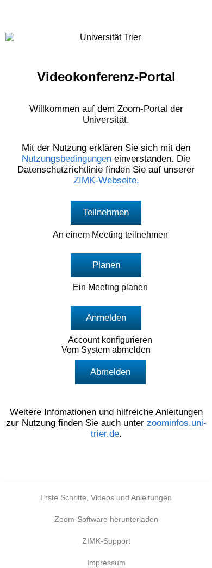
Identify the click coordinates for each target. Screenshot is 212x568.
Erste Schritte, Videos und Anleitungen (106, 497)
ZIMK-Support (106, 541)
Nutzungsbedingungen (66, 159)
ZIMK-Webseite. (106, 180)
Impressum (106, 562)
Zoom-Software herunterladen (106, 519)
